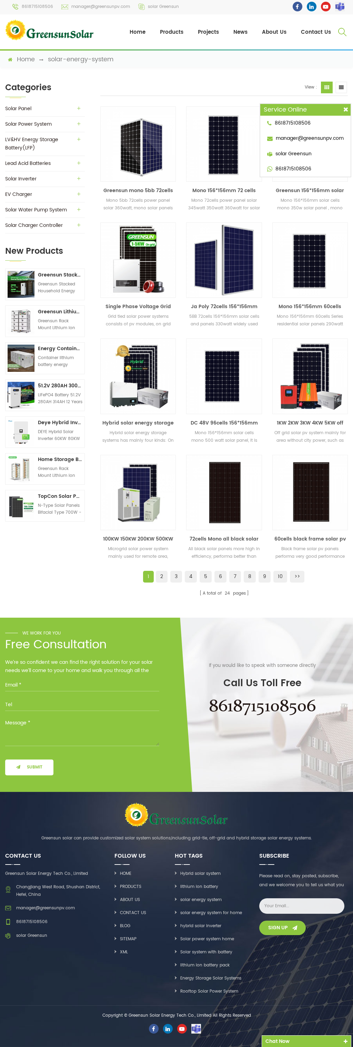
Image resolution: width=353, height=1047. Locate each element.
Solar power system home (207, 939)
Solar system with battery (206, 952)
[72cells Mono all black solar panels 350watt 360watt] (223, 492)
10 (280, 576)
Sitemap (128, 939)
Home (137, 32)
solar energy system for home (211, 913)
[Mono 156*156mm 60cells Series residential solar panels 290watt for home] (310, 260)
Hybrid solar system (200, 873)
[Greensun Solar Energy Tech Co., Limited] (49, 30)
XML (124, 952)
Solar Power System (28, 124)
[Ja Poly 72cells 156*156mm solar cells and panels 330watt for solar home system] (223, 260)
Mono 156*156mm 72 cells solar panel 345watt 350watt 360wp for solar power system (224, 191)
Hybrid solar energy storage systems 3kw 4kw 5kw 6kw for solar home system (138, 423)
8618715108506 (37, 6)
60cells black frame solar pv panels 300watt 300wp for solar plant (310, 539)
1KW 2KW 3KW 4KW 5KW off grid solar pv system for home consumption (310, 423)
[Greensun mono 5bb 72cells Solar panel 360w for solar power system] (138, 144)
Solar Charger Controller (34, 225)
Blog (125, 926)
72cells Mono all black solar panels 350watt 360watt (224, 539)
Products (171, 32)
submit (34, 767)
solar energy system (201, 900)
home (26, 59)
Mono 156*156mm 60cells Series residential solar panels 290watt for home (310, 307)
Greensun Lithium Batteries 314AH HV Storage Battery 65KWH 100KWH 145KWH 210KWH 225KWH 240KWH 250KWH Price (60, 312)
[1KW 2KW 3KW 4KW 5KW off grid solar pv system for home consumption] (310, 376)
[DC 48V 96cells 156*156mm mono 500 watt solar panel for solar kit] (223, 376)
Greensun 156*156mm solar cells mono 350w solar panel (310, 191)
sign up (278, 928)
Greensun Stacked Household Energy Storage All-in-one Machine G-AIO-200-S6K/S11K (60, 275)
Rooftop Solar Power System (209, 991)
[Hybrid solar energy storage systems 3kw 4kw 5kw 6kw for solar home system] (138, 376)
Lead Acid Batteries (28, 163)
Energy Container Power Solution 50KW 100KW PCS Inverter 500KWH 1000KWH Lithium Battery (60, 349)
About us (130, 900)
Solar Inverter (21, 179)
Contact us (133, 913)
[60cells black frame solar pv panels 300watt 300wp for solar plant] (310, 492)
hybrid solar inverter (200, 926)
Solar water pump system (36, 210)
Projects (208, 32)
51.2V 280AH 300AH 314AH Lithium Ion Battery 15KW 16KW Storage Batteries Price (60, 386)
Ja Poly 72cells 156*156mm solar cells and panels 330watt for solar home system (224, 307)
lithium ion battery (199, 886)
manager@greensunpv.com (100, 6)
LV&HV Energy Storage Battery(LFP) (31, 144)
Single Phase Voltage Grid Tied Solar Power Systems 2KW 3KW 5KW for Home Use (138, 307)
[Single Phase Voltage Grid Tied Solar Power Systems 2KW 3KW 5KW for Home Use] (138, 260)
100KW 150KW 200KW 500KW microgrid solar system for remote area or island (138, 539)
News (240, 32)
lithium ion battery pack (205, 965)
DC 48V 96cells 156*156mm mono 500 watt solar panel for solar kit (224, 423)
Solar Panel (18, 109)
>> (297, 576)
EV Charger (18, 194)
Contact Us (316, 32)
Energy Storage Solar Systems (210, 978)
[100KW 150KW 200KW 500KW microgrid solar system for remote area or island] (138, 492)
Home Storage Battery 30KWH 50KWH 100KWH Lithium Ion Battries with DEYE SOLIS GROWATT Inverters (60, 459)
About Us (274, 32)
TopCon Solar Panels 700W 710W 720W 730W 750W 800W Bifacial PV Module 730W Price (60, 496)
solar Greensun (163, 6)
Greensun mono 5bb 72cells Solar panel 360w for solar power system (138, 191)
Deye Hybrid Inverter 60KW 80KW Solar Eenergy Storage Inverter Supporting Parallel (60, 423)
